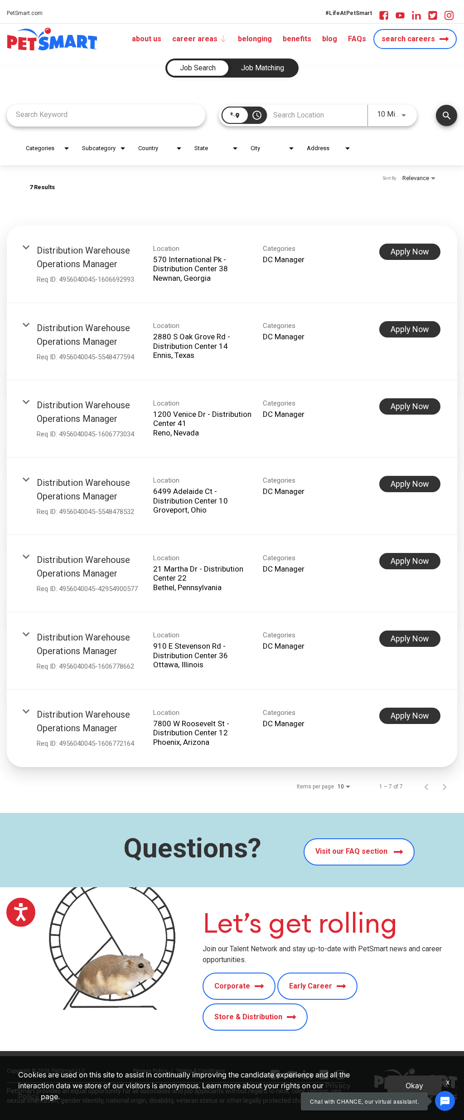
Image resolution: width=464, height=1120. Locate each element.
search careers (408, 38)
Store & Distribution (248, 1016)
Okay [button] (414, 1085)
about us (146, 38)
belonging (255, 38)
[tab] (197, 68)
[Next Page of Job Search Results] (444, 787)
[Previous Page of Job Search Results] (426, 787)
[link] (232, 264)
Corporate (232, 986)
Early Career (310, 986)
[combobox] (106, 114)
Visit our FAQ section (352, 851)
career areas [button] (195, 38)
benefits (297, 38)
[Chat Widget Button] (445, 1101)
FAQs (357, 38)
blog (329, 38)
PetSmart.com (25, 13)
